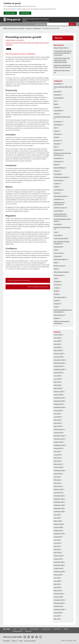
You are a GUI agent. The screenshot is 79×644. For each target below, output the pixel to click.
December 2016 (59, 562)
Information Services (60, 196)
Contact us (14, 641)
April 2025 (57, 385)
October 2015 (58, 606)
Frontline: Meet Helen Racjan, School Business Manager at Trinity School (63, 53)
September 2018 (59, 511)
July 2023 (57, 451)
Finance (56, 171)
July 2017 (57, 540)
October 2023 (58, 442)
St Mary (56, 291)
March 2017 (57, 552)
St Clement (57, 284)
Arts (55, 101)
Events (56, 164)
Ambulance (57, 95)
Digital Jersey (23, 629)
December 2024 (59, 398)
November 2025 (59, 363)
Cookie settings (25, 13)
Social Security (58, 275)
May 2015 (57, 619)
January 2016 (58, 597)
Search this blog (40, 24)
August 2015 (58, 612)
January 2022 (58, 492)
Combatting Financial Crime (62, 117)
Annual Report (58, 98)
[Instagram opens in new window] (36, 636)
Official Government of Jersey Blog (13, 28)
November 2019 (59, 502)
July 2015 (57, 616)
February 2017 (58, 556)
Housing (56, 193)
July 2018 (57, 514)
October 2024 (58, 404)
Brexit (55, 104)
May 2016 (57, 584)
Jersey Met (57, 224)
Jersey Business (34, 629)
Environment (58, 161)
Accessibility (57, 84)
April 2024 (57, 423)
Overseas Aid (58, 247)
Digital (56, 137)
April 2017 (57, 549)
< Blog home (58, 38)
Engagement (58, 158)
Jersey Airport (58, 211)
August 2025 (58, 372)
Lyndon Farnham (11, 40)
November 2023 (59, 439)
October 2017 (58, 530)
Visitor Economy (59, 315)
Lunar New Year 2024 (60, 238)
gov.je (15, 629)
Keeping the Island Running (62, 227)
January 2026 (58, 357)
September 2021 (59, 499)
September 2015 (59, 609)
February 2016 (58, 593)
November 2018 (59, 508)
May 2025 (57, 382)
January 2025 (58, 394)
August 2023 (58, 448)
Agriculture (9, 43)
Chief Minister (58, 110)
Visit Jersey (28, 631)
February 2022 (58, 489)
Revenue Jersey (59, 266)
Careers (56, 107)
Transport (56, 303)
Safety (56, 269)
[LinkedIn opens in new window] (28, 636)
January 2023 (58, 467)
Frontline (56, 183)
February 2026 (58, 353)
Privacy (21, 641)
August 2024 (58, 410)
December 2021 (59, 496)
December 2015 (59, 600)
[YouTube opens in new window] (40, 636)
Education (57, 143)
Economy (29, 28)
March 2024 (57, 426)
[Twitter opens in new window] (24, 636)
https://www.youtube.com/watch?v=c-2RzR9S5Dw (20, 54)
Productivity (9, 45)
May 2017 (57, 546)
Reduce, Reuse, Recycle (61, 48)
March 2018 (57, 521)
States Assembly (17, 631)
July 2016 (57, 578)
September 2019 (59, 505)
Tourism (46, 43)
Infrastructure (58, 199)
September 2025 (59, 369)
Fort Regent (57, 174)
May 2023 (57, 458)
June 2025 (57, 379)
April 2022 (57, 483)
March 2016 (57, 590)
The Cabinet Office (59, 297)
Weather (56, 318)
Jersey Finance (46, 629)
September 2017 (59, 533)
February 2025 (58, 391)
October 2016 (58, 568)
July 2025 (57, 376)
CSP (55, 128)
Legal (55, 232)
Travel (55, 307)
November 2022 (59, 470)
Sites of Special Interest (61, 272)
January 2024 (58, 432)
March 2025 (57, 388)
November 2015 (59, 603)
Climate (56, 113)
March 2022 (57, 486)
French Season (58, 180)
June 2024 (57, 417)
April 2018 (57, 518)
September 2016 (59, 571)
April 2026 (57, 347)
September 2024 (59, 407)
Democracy (57, 134)
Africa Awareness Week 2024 (63, 87)
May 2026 (57, 344)
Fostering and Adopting (61, 177)
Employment (37, 28)
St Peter (56, 294)
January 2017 (58, 559)
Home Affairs (58, 190)
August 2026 (58, 334)
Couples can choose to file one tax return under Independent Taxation (62, 60)
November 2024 (59, 401)
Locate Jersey (57, 629)
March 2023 (57, 464)
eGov (55, 147)
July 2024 (57, 413)
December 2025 (59, 360)
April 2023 (57, 461)
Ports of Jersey (58, 253)
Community (57, 121)
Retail (55, 262)
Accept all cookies (10, 13)
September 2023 (59, 445)
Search (72, 24)
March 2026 (57, 350)
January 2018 (58, 527)
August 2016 (58, 574)
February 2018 (58, 524)
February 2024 (58, 429)
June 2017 (57, 543)
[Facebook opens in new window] (32, 636)
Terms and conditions (30, 641)
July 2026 (57, 338)
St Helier (56, 288)
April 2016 (57, 587)
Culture (56, 131)
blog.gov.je (14, 19)
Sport (42, 43)
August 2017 (57, 537)
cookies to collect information (15, 6)
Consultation (57, 124)
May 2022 (57, 480)
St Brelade (57, 281)
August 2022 (58, 473)
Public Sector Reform (33, 43)
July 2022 (57, 477)
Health (56, 186)
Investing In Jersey (59, 207)
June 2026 (57, 341)
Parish (56, 250)
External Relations (59, 168)
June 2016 (57, 581)
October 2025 (58, 366)
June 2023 (57, 455)
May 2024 (57, 420)
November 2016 (59, 565)
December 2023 (59, 435)
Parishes (66, 629)
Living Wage (57, 235)
